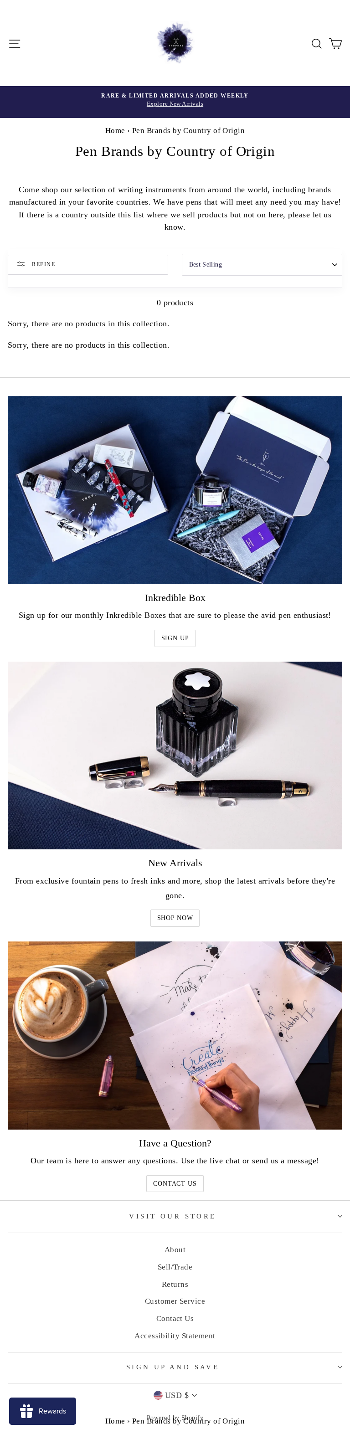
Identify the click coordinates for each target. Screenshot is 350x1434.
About (175, 1249)
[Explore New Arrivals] (175, 102)
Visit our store (172, 1216)
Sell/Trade (175, 1267)
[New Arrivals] (175, 756)
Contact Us (174, 1183)
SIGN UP (175, 638)
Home (115, 130)
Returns (175, 1284)
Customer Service (175, 1301)
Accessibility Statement (175, 1335)
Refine (42, 264)
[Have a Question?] (175, 1035)
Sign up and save (173, 1367)
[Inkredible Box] (175, 490)
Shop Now (175, 918)
